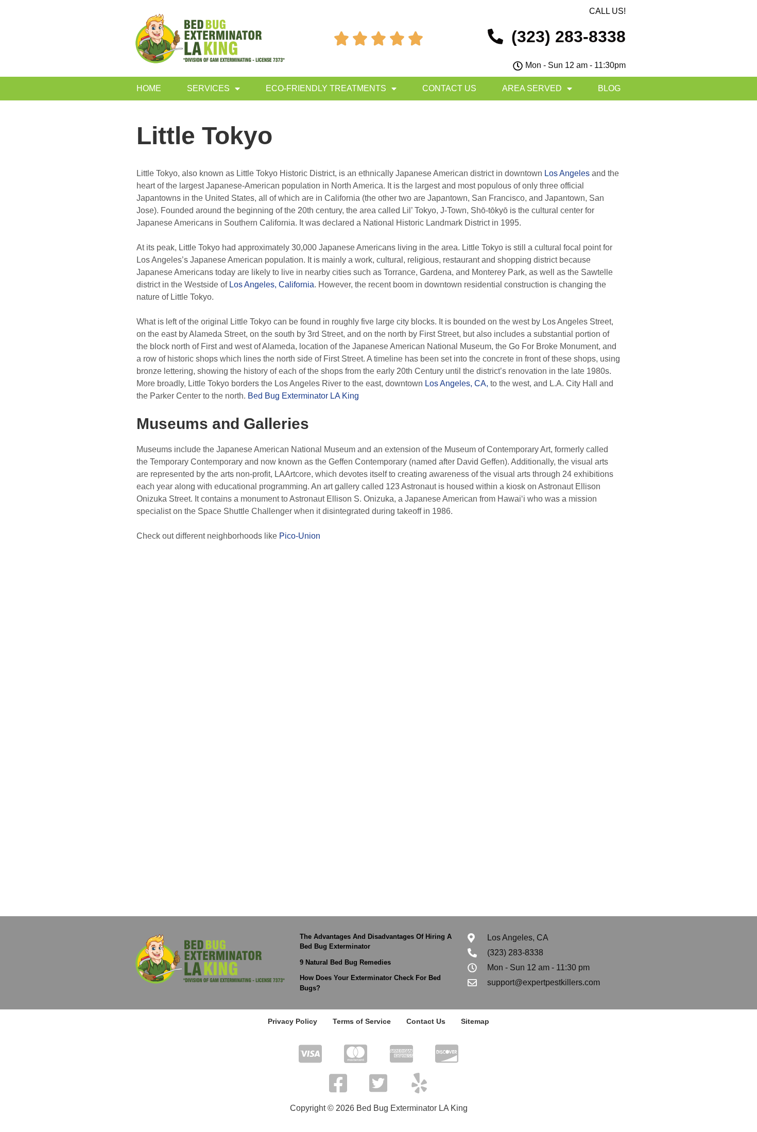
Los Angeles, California (271, 284)
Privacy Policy (292, 1021)
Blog (609, 88)
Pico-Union (299, 535)
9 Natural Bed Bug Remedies (345, 962)
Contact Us (449, 88)
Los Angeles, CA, (456, 383)
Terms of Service (362, 1021)
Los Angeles (567, 173)
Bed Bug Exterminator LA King (303, 395)
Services (208, 88)
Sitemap (475, 1021)
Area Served (532, 88)
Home (148, 88)
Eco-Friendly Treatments (326, 88)
